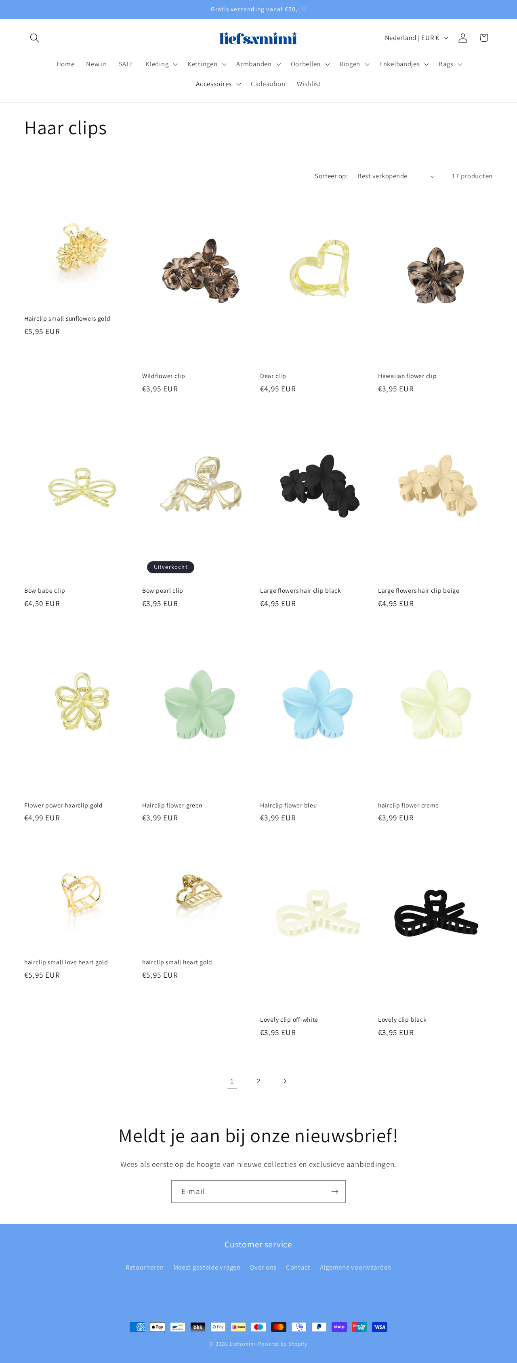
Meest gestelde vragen (207, 1267)
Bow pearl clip (162, 590)
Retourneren (145, 1267)
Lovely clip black (402, 1019)
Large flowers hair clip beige (419, 590)
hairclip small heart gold (177, 962)
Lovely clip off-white (289, 1019)
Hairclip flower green (172, 805)
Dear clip (273, 376)
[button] (35, 38)
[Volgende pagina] (284, 1081)
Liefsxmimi (243, 1343)
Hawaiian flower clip (407, 376)
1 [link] (232, 1081)
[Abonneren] (334, 1191)
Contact (298, 1267)
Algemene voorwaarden (355, 1267)
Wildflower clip (163, 376)
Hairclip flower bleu (288, 805)
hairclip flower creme (408, 805)
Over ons (263, 1267)
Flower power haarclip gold (63, 805)
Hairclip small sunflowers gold (67, 318)
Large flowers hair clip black (300, 590)
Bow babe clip (44, 590)
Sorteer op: (331, 175)
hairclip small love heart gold (66, 962)
